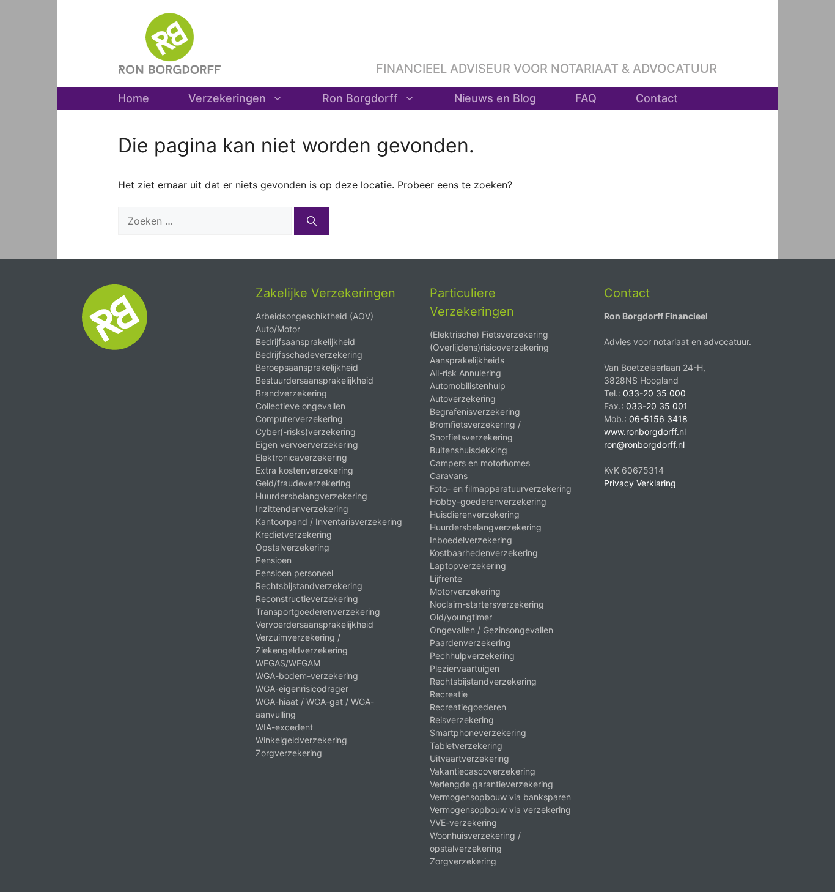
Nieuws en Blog (495, 98)
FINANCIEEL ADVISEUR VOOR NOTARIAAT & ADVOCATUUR (546, 68)
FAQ (586, 98)
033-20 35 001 (657, 406)
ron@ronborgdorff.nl (644, 444)
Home (133, 98)
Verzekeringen (227, 98)
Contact (657, 98)
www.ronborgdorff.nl (645, 431)
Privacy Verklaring (640, 483)
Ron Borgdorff (360, 98)
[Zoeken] (311, 221)
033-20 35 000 (654, 393)
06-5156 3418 (658, 419)
